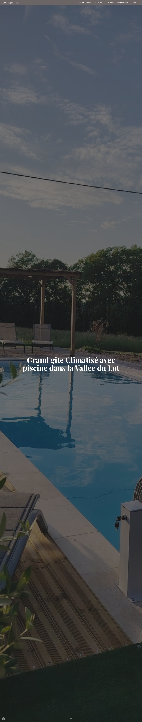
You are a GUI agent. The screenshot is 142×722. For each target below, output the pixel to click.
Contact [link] (133, 3)
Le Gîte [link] (88, 3)
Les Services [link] (98, 3)
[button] (139, 2)
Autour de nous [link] (122, 3)
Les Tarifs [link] (110, 3)
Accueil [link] (81, 3)
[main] (71, 364)
